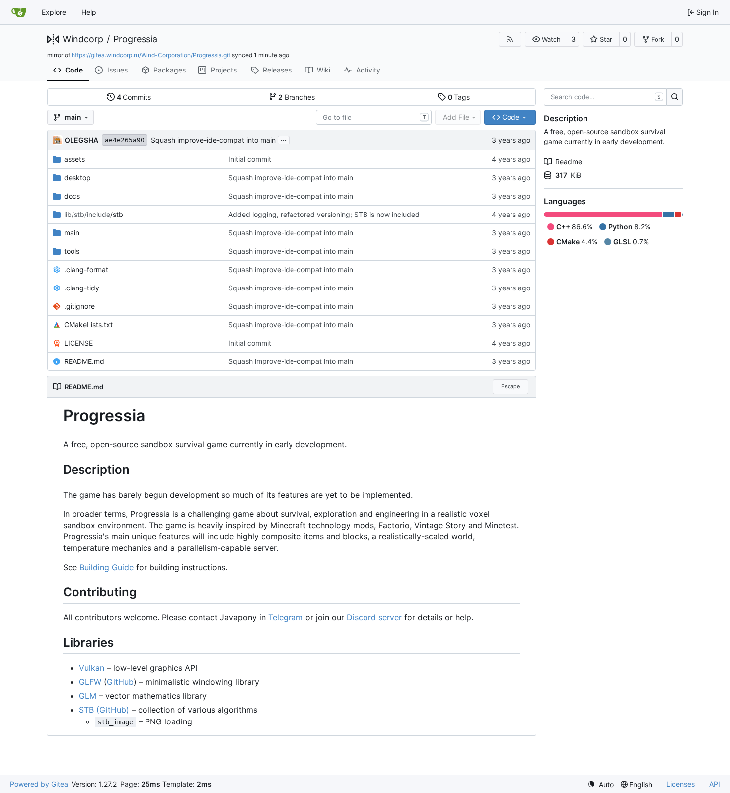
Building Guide (106, 567)
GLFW (90, 682)
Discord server (374, 617)
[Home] (19, 12)
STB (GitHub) (104, 710)
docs (72, 196)
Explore (54, 12)
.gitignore (79, 306)
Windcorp (83, 39)
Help (88, 12)
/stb (93, 214)
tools (71, 251)
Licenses (680, 784)
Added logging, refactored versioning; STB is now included (324, 214)
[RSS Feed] (510, 39)
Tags (459, 97)
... (284, 139)
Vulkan (91, 668)
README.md (84, 361)
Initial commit (249, 159)
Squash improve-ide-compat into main (213, 140)
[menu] (600, 784)
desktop (77, 177)
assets (74, 159)
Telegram (285, 617)
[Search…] (674, 97)
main (71, 232)
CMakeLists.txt (88, 324)
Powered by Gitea (39, 784)
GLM (87, 696)
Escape (510, 386)
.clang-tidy (81, 288)
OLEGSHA (81, 140)
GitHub (120, 682)
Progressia (135, 39)
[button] (546, 39)
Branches (296, 97)
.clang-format (86, 269)
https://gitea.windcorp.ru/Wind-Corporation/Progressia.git (151, 55)
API (714, 784)
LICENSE (78, 343)
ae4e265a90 (125, 140)
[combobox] (374, 117)
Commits (134, 97)
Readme (568, 161)
